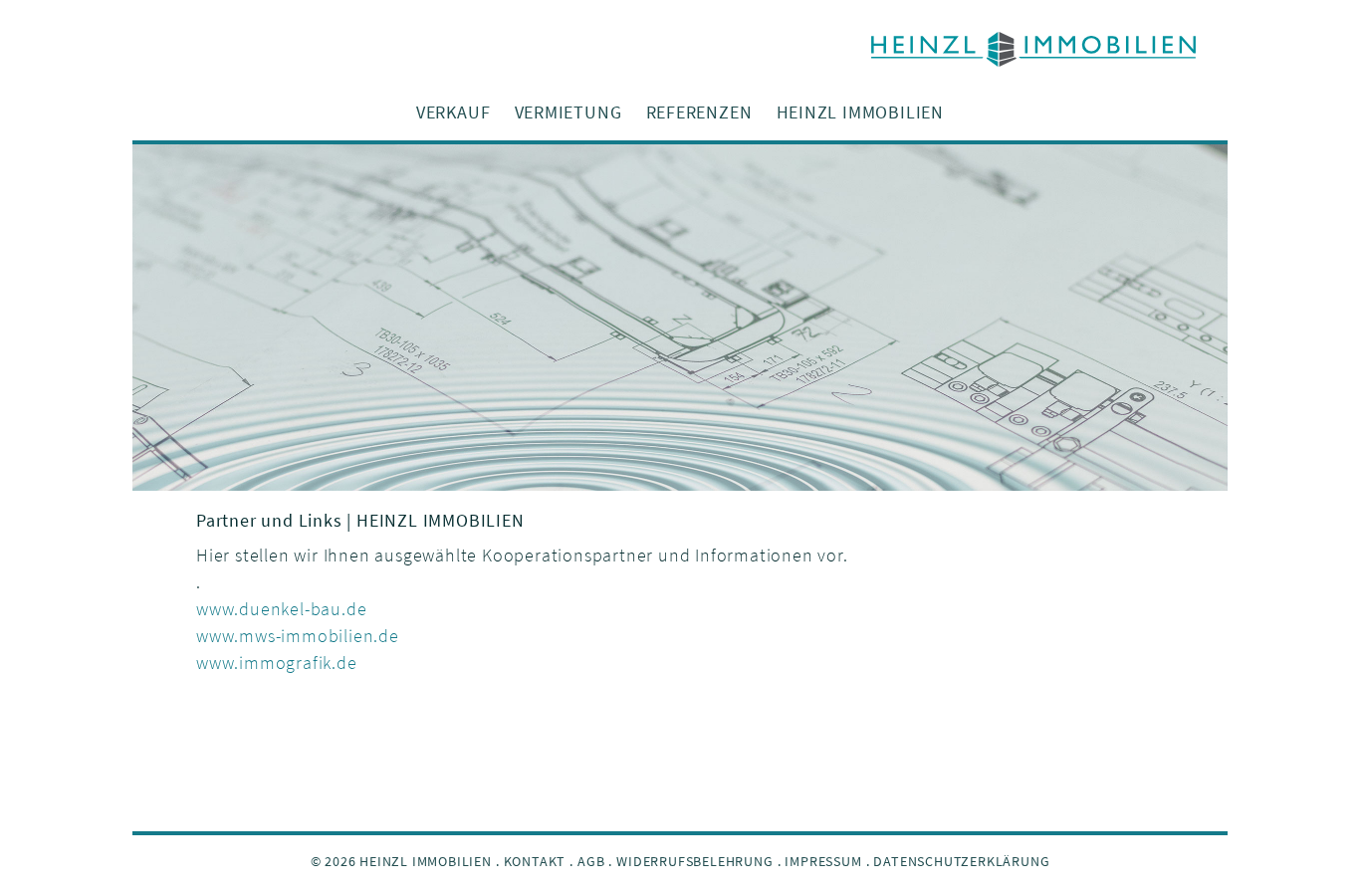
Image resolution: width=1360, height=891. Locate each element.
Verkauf (453, 112)
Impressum (823, 861)
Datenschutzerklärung (961, 861)
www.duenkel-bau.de (281, 608)
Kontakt (535, 861)
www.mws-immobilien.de (297, 635)
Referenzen (699, 112)
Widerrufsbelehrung (694, 861)
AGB (590, 861)
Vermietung (568, 112)
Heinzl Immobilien (861, 112)
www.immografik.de (276, 662)
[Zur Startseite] (680, 49)
